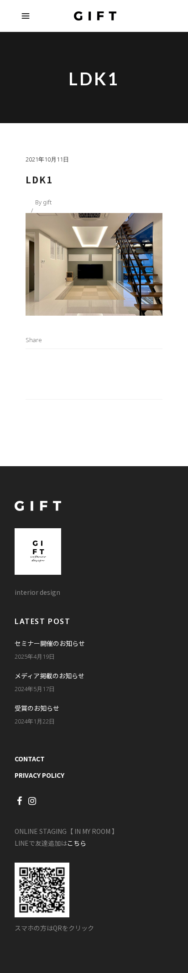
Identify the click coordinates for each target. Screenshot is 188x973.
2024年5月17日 (35, 689)
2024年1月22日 (35, 721)
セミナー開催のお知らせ (50, 643)
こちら (76, 843)
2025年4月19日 (35, 656)
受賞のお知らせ (37, 708)
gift (47, 202)
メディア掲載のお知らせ (49, 675)
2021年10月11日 (47, 159)
